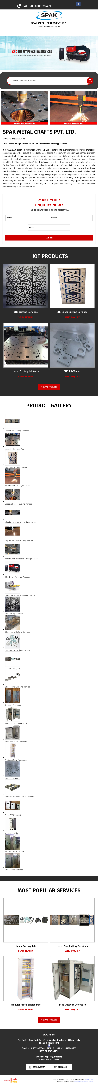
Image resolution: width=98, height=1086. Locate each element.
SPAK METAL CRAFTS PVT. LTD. (39, 134)
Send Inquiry (25, 317)
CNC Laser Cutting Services (72, 311)
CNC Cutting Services (26, 311)
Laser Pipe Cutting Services (72, 946)
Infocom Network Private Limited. (83, 1081)
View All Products (49, 387)
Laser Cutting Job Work (26, 371)
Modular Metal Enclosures (26, 1004)
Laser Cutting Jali (26, 946)
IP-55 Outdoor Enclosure (72, 1004)
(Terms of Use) (89, 1079)
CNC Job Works (72, 371)
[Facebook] (78, 5)
